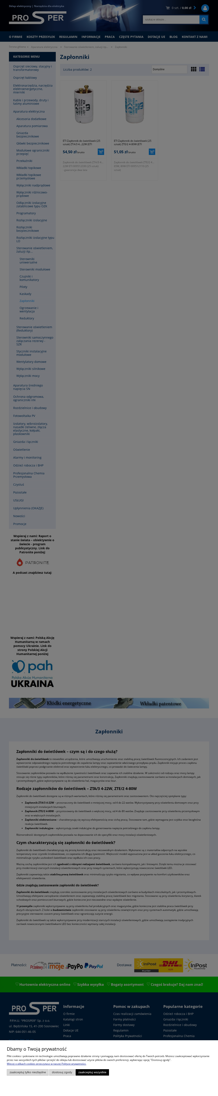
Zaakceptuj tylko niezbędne (28, 1072)
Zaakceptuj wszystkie (92, 1072)
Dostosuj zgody (62, 1072)
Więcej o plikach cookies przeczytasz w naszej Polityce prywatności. (46, 1064)
